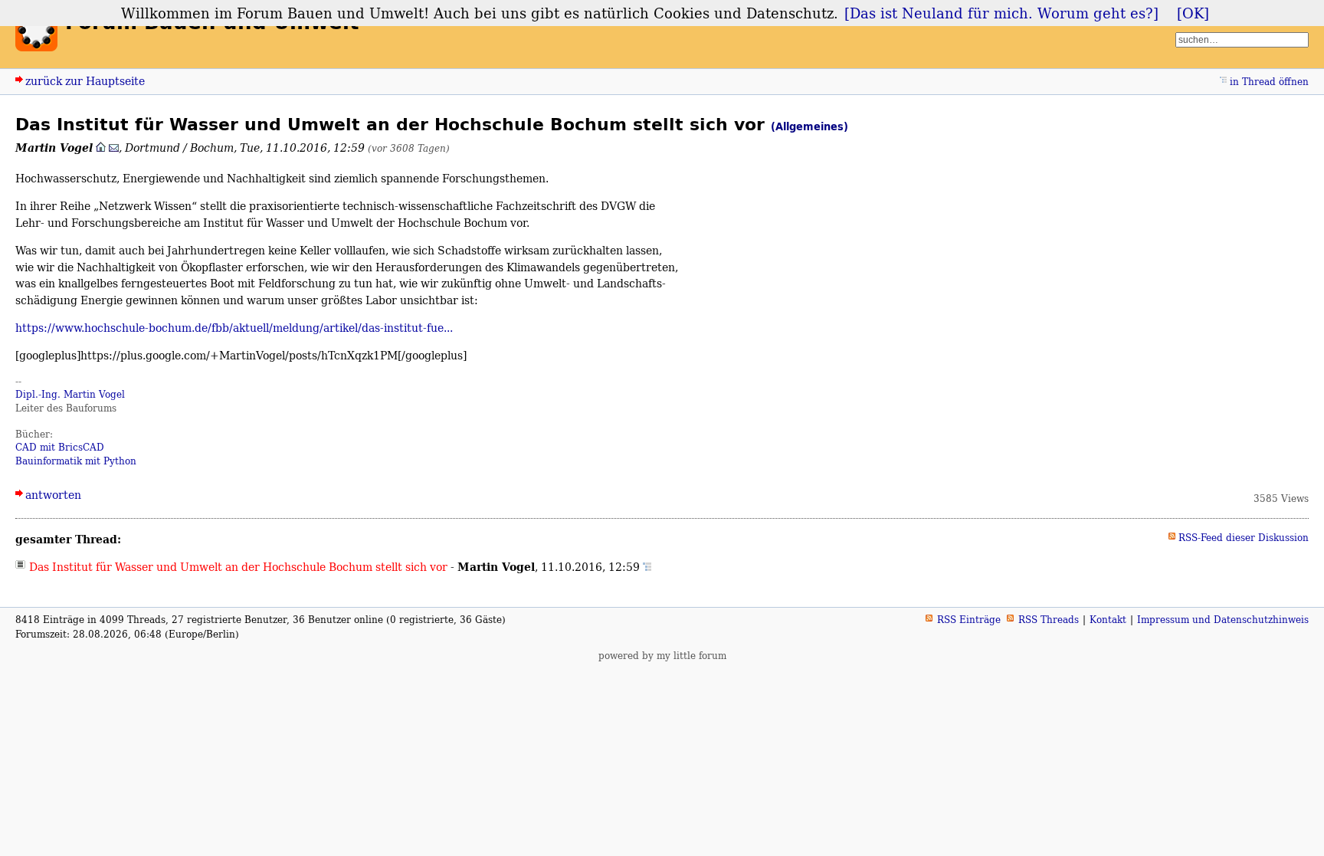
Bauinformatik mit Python (75, 460)
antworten (53, 495)
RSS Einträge (969, 619)
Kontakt (1108, 619)
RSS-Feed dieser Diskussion (1243, 537)
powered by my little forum (662, 655)
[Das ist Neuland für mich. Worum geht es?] (1001, 13)
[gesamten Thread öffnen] (647, 567)
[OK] (1193, 13)
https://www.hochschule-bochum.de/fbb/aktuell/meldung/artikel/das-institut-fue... (234, 328)
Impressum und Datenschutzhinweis (1223, 619)
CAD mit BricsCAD (59, 447)
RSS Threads (1048, 619)
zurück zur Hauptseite (85, 81)
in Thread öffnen (1269, 81)
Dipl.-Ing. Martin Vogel (70, 394)
